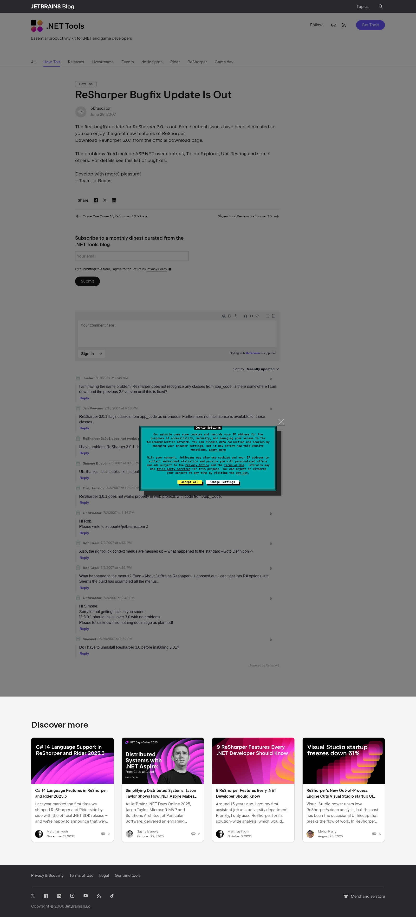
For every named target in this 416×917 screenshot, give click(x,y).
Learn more (217, 450)
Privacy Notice (197, 465)
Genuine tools (128, 875)
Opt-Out (242, 473)
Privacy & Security (47, 875)
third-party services (173, 469)
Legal (104, 875)
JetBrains (73, 906)
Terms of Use (234, 465)
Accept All (189, 482)
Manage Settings (222, 482)
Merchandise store (366, 899)
